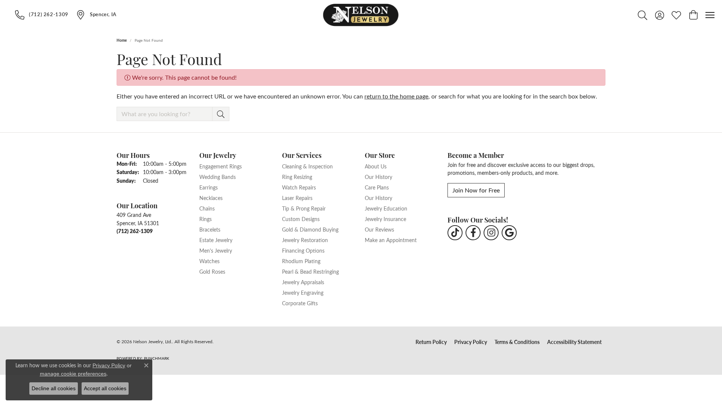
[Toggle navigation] (710, 15)
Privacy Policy (470, 341)
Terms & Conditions (517, 341)
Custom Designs (301, 219)
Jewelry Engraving (302, 292)
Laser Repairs (297, 197)
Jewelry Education (386, 208)
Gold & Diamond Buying (310, 229)
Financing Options (303, 250)
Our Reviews (379, 229)
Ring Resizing (297, 176)
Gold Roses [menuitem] (212, 271)
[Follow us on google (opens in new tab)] (509, 232)
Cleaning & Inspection (307, 166)
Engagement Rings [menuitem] (220, 166)
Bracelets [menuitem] (209, 229)
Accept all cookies (105, 388)
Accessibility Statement (574, 341)
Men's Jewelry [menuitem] (215, 250)
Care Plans (377, 187)
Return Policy (431, 341)
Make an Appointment (391, 240)
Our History (378, 176)
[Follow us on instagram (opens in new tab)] (491, 232)
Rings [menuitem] (205, 219)
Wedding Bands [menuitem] (217, 176)
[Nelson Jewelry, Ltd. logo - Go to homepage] (361, 15)
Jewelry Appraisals (303, 282)
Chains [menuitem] (207, 208)
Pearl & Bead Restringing (310, 271)
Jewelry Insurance (385, 219)
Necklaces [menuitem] (211, 197)
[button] (642, 15)
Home (122, 40)
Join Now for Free (476, 190)
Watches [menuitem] (209, 261)
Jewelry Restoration (305, 240)
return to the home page (396, 96)
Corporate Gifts (300, 303)
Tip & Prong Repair (304, 208)
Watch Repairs (299, 187)
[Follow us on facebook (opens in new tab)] (473, 232)
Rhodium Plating (301, 261)
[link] (41, 14)
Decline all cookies (54, 388)
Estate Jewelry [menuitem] (215, 240)
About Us (376, 166)
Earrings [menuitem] (208, 187)
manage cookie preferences (73, 374)
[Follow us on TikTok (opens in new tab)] (455, 232)
